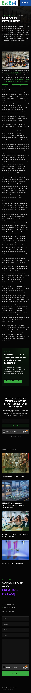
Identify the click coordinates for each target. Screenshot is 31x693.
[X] (6, 611)
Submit (15, 673)
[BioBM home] (9, 3)
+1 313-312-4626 (9, 607)
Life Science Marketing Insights (12, 11)
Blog (26, 11)
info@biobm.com (9, 604)
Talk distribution (13, 381)
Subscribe (15, 425)
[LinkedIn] (3, 611)
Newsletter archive (15, 436)
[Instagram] (10, 611)
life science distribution (12, 72)
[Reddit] (13, 611)
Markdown (11, 689)
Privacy (4, 689)
